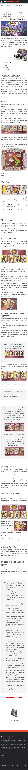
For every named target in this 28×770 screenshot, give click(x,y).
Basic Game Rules (7, 14)
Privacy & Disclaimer (5, 758)
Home (2, 5)
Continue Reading (14, 697)
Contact (2, 755)
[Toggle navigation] (22, 1)
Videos (20, 12)
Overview (7, 12)
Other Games (21, 16)
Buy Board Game (7, 16)
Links (21, 14)
